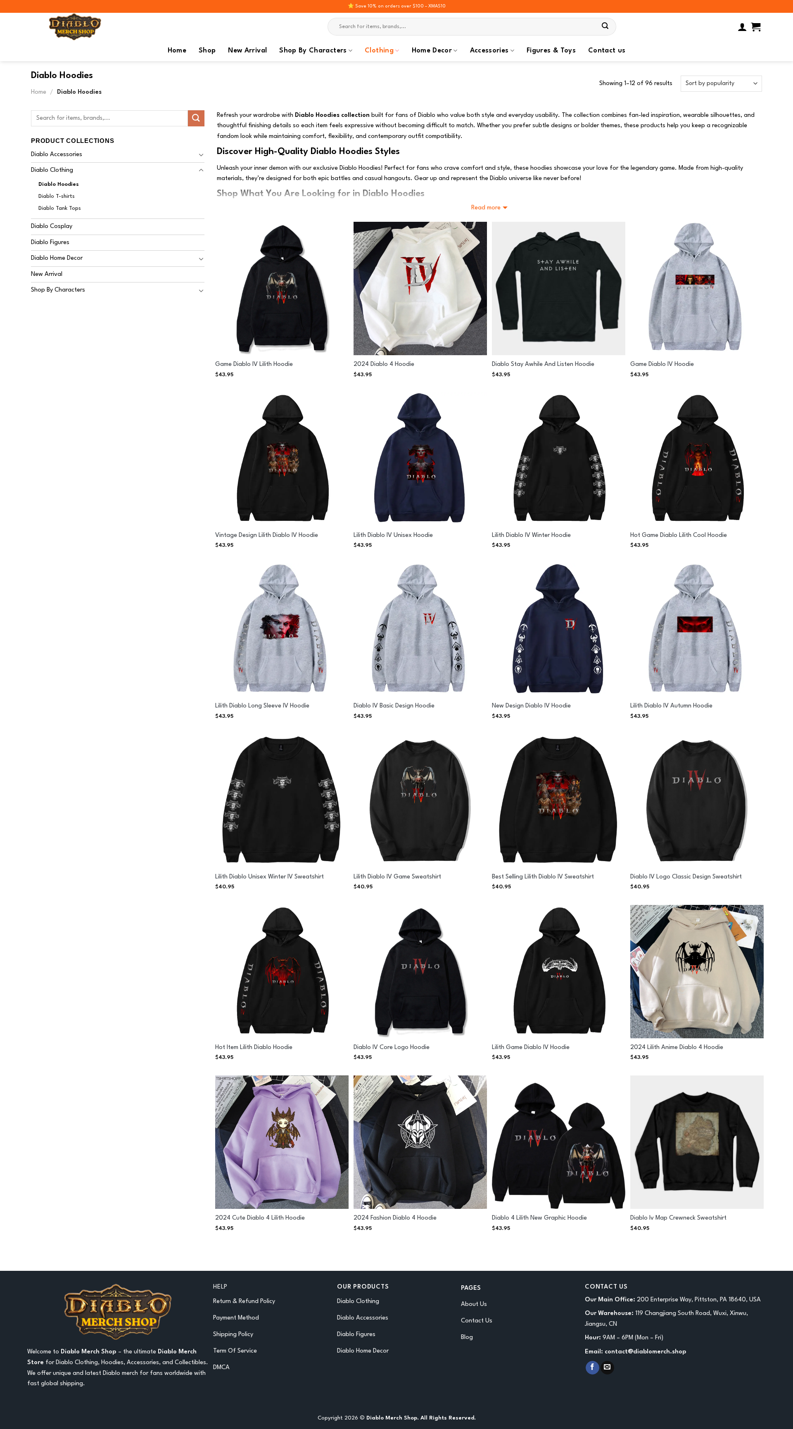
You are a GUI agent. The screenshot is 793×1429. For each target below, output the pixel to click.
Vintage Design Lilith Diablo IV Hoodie (266, 535)
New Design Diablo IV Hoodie (531, 706)
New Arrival (247, 50)
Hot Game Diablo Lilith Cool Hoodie (678, 535)
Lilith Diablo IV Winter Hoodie (531, 535)
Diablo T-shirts (56, 196)
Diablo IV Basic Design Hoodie (394, 706)
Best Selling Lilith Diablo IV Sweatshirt (543, 877)
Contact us (607, 50)
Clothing (379, 50)
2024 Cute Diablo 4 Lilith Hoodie (260, 1218)
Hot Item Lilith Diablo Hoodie (253, 1047)
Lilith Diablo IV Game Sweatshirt (397, 877)
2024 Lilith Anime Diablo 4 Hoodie (676, 1047)
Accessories (489, 50)
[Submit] (605, 27)
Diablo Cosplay (51, 226)
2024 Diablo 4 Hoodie (384, 364)
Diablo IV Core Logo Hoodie (392, 1047)
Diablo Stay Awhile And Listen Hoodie (543, 364)
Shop (207, 50)
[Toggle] (201, 154)
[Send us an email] (607, 1368)
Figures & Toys (551, 50)
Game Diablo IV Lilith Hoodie (254, 364)
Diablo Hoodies (58, 184)
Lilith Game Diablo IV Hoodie (531, 1047)
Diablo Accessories (56, 155)
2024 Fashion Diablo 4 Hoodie (395, 1218)
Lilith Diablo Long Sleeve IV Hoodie (262, 706)
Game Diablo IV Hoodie (662, 364)
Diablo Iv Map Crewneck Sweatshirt (678, 1218)
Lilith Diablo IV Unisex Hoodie (393, 535)
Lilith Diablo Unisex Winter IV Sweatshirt (269, 877)
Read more (486, 208)
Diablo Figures (50, 243)
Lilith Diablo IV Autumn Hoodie (671, 706)
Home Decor (432, 50)
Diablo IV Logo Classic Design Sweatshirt (686, 877)
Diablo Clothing (52, 170)
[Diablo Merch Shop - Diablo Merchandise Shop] (114, 26)
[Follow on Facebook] (592, 1368)
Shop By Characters (313, 50)
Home (177, 50)
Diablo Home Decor (57, 258)
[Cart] (755, 27)
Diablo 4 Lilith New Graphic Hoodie (539, 1218)
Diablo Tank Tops (59, 208)
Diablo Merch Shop (88, 1352)
